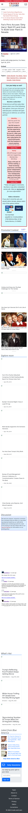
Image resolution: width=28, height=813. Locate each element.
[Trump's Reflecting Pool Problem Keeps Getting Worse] (11, 662)
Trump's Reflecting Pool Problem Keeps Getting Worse (10, 671)
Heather (5, 54)
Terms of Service (6, 527)
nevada (9, 80)
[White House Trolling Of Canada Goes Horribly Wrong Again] (11, 685)
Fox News (19, 76)
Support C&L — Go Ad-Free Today (14, 1)
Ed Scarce (4, 700)
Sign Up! (6, 779)
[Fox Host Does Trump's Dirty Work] (14, 442)
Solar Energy (16, 80)
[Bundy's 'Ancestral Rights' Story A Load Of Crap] (14, 392)
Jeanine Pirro (14, 78)
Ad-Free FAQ (21, 189)
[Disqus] (14, 588)
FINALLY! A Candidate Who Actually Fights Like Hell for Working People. (14, 753)
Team (14, 790)
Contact (14, 796)
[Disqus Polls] (14, 550)
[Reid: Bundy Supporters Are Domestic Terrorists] (14, 417)
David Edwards (6, 677)
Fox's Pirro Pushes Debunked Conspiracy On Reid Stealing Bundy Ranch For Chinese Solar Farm (13, 377)
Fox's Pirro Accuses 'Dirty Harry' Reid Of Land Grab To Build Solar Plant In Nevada (13, 28)
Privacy (14, 801)
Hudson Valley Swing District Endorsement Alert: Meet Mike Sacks (14, 746)
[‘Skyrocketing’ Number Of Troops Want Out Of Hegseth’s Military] (11, 709)
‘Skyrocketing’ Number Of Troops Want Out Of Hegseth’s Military (11, 719)
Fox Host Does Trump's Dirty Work (12, 451)
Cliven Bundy (11, 76)
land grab (22, 78)
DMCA (14, 804)
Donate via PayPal (19, 208)
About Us (14, 793)
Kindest (9, 212)
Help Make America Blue (11, 759)
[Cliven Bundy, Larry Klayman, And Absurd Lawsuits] (14, 493)
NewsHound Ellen (6, 724)
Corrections (14, 807)
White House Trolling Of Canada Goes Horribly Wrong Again (11, 695)
